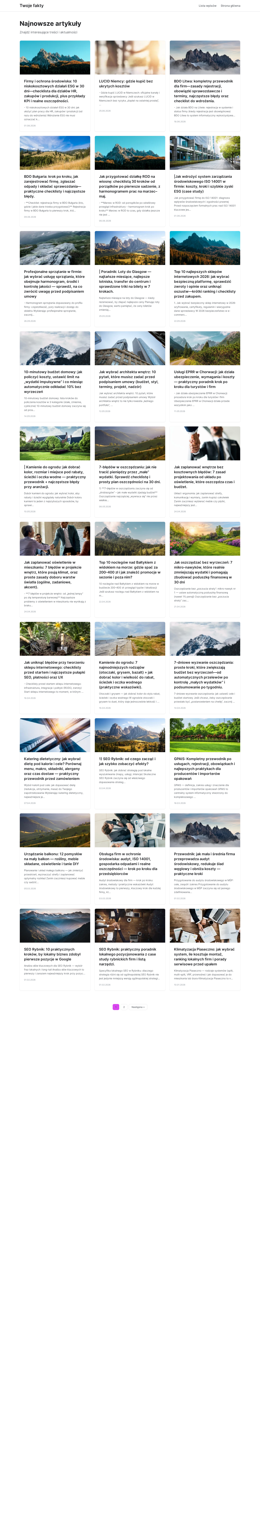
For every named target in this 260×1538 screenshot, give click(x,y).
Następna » (138, 1007)
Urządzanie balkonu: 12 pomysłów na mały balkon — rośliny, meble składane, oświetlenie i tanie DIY (53, 859)
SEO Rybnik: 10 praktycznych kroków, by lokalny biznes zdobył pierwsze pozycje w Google (52, 954)
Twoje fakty (32, 5)
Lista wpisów (207, 5)
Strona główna (230, 5)
